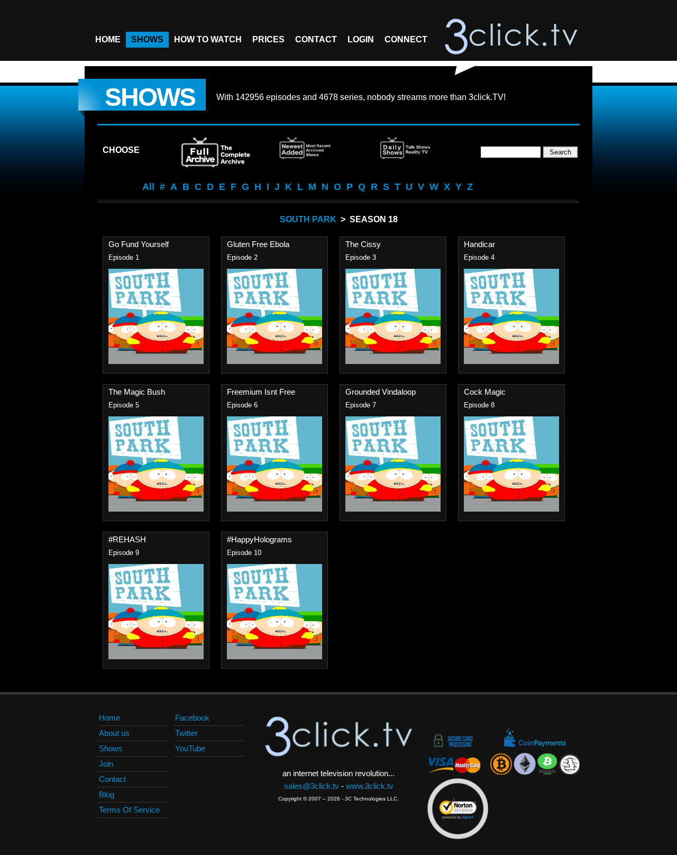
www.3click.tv (370, 785)
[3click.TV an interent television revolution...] (511, 37)
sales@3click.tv (311, 785)
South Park (308, 219)
